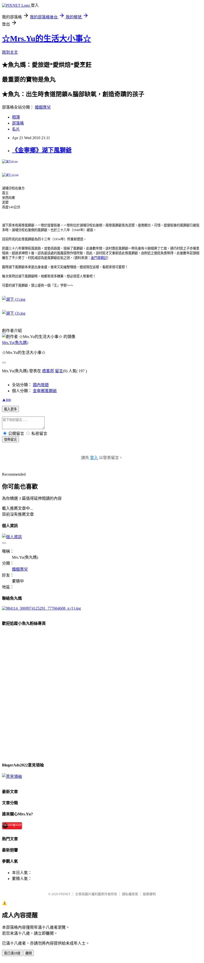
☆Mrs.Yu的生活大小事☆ (46, 38)
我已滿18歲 (12, 953)
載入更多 (10, 409)
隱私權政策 (130, 894)
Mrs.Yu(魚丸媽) (15, 342)
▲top (6, 399)
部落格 (18, 123)
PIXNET (64, 894)
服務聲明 (149, 894)
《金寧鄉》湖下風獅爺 (42, 150)
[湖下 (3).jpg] (13, 313)
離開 (28, 953)
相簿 (16, 117)
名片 (16, 129)
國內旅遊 (41, 385)
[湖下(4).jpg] (10, 161)
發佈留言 (10, 439)
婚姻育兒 (43, 107)
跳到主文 (10, 52)
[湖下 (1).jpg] (13, 299)
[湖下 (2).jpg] (10, 174)
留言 (59, 371)
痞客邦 (48, 371)
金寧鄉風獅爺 (45, 391)
